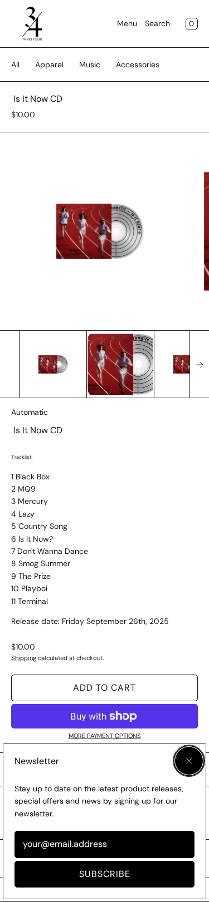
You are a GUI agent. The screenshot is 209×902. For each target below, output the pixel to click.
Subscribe (104, 874)
